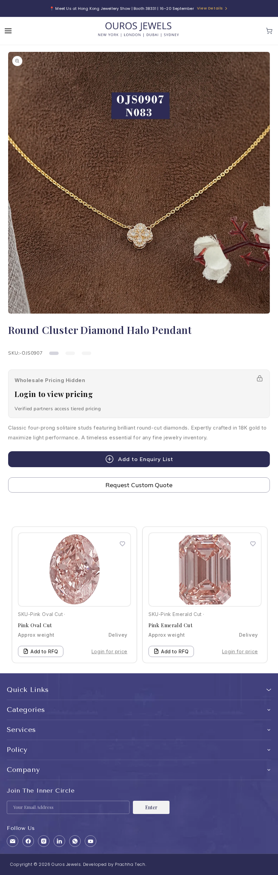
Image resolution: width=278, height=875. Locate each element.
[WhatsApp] (75, 841)
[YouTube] (90, 841)
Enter (151, 807)
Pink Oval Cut (35, 625)
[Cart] (269, 31)
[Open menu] (8, 30)
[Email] (12, 841)
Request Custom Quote (139, 485)
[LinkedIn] (59, 841)
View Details (210, 8)
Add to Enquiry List (145, 459)
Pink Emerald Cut (170, 625)
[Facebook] (28, 841)
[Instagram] (43, 841)
